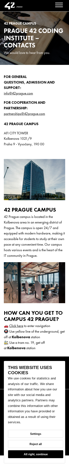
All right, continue (36, 454)
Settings (35, 433)
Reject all (36, 444)
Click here (16, 325)
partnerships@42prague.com (24, 113)
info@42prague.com (18, 93)
